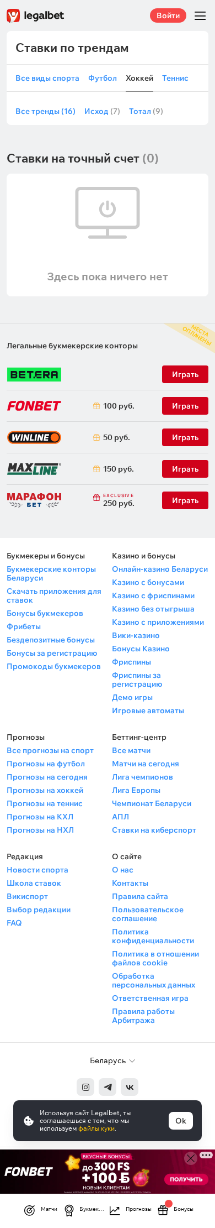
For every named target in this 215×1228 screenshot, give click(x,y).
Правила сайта (140, 896)
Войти (168, 15)
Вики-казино (136, 635)
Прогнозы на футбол (46, 764)
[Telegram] (107, 1087)
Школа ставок (34, 883)
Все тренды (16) (45, 111)
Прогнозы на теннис (45, 803)
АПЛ (120, 817)
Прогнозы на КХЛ (40, 817)
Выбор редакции (39, 910)
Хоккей (139, 78)
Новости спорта (37, 870)
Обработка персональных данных (153, 980)
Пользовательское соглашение (148, 914)
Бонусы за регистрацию (52, 653)
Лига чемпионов (142, 777)
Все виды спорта (47, 78)
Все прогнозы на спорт (50, 750)
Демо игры (132, 697)
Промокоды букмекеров (54, 666)
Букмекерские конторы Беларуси (51, 573)
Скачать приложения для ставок (54, 595)
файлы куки (96, 1128)
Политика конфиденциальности (153, 936)
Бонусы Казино (141, 649)
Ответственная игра (150, 998)
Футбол (102, 78)
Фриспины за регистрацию (137, 679)
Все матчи (131, 750)
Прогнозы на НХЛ (40, 830)
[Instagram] (85, 1087)
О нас (122, 870)
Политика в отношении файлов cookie (155, 958)
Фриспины (131, 662)
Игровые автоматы (148, 710)
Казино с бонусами (148, 582)
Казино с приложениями (158, 622)
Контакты (130, 883)
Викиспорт (27, 896)
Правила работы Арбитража (143, 1015)
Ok (180, 1121)
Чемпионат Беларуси (151, 803)
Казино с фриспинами (153, 595)
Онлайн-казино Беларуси (160, 569)
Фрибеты (24, 626)
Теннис (175, 78)
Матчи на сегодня (145, 764)
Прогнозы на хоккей (45, 790)
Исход (102, 111)
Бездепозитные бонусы (51, 640)
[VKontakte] (129, 1087)
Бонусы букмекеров (45, 613)
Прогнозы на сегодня (47, 777)
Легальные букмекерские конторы (72, 346)
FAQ (14, 923)
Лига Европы (136, 790)
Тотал (146, 111)
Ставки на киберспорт (154, 830)
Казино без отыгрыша (153, 609)
